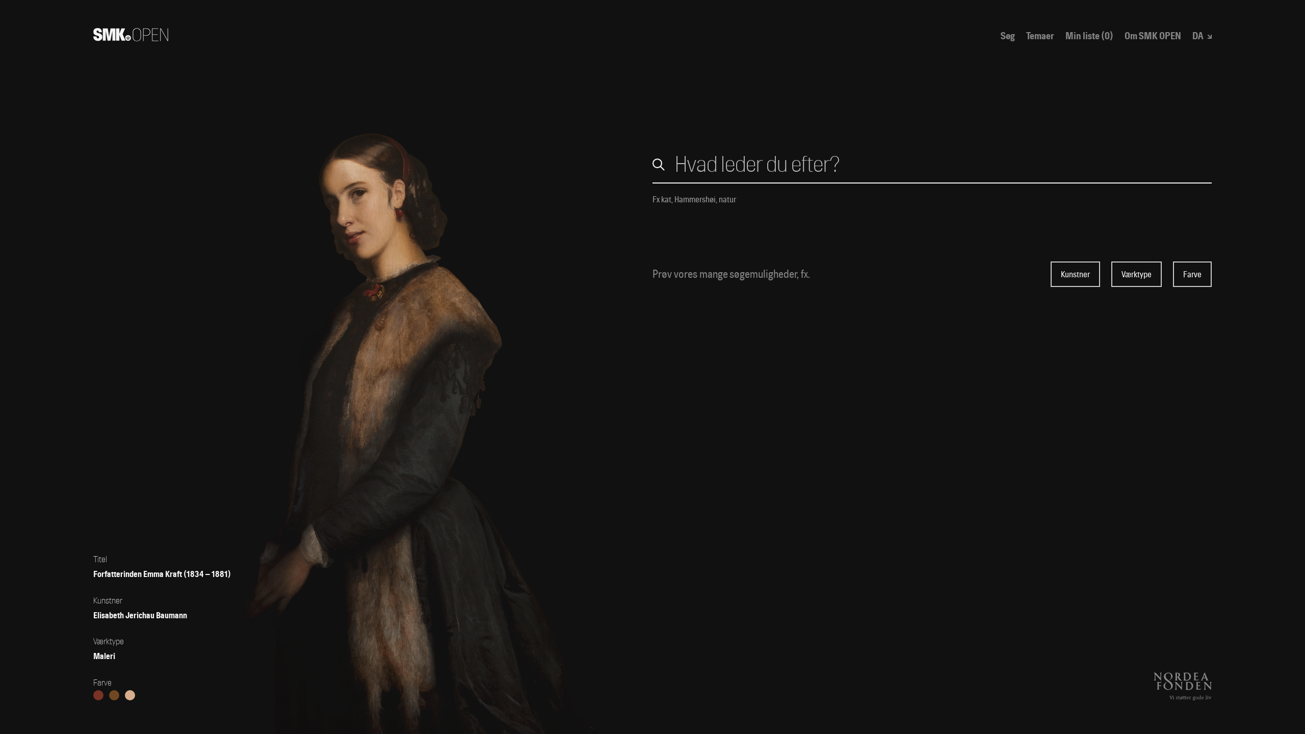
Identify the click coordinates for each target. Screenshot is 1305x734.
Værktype (1136, 274)
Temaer (1040, 36)
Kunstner (1075, 274)
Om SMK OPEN (1153, 36)
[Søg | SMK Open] (130, 38)
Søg (1008, 36)
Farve (1192, 274)
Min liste (1089, 36)
